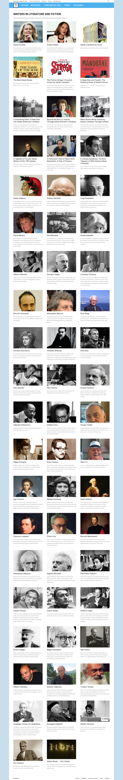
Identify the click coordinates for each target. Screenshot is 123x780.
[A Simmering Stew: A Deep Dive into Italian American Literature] (28, 106)
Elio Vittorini (18, 763)
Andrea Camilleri (54, 198)
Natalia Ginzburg (54, 499)
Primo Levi (51, 536)
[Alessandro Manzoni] (28, 560)
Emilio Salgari (19, 650)
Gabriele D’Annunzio (21, 425)
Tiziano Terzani (87, 687)
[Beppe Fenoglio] (28, 449)
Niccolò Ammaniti (21, 313)
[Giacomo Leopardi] (28, 523)
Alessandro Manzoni (22, 573)
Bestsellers (35, 5)
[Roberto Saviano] (28, 674)
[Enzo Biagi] (95, 300)
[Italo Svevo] (95, 636)
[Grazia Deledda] (95, 222)
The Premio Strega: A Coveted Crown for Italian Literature (59, 81)
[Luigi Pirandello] (95, 185)
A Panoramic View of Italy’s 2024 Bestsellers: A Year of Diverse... (61, 160)
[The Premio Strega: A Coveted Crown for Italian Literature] (61, 67)
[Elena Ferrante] (28, 32)
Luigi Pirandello (87, 198)
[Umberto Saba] (95, 597)
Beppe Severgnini (54, 650)
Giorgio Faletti (86, 425)
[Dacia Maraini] (28, 222)
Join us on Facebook (35, 1)
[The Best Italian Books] (28, 67)
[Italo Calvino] (61, 375)
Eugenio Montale (54, 573)
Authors (24, 5)
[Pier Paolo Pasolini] (95, 560)
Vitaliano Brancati (54, 351)
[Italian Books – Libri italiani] (61, 749)
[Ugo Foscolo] (28, 486)
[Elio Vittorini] (28, 750)
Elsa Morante (52, 235)
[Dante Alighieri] (28, 185)
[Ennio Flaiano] (61, 449)
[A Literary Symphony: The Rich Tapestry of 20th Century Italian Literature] (95, 146)
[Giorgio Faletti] (95, 412)
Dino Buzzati (18, 388)
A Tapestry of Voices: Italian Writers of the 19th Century (25, 160)
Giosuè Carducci (87, 388)
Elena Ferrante (19, 45)
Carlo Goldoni (86, 499)
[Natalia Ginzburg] (61, 486)
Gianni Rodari (52, 611)
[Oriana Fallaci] (61, 32)
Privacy (50, 1)
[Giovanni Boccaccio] (28, 337)
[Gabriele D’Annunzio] (28, 412)
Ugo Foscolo (18, 499)
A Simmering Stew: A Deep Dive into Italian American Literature (26, 120)
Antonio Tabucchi (54, 687)
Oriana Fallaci (52, 45)
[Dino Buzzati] (28, 375)
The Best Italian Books (22, 80)
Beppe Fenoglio (19, 462)
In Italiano (78, 5)
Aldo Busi (84, 351)
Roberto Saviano (20, 687)
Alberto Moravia (20, 274)
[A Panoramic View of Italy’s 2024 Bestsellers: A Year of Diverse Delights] (61, 146)
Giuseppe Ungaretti (55, 724)
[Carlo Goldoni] (95, 486)
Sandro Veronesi (87, 724)
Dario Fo (84, 462)
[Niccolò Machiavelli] (95, 523)
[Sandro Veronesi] (95, 711)
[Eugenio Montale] (61, 560)
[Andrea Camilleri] (61, 185)
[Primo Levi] (61, 523)
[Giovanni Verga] (61, 261)
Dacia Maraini (19, 235)
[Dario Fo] (95, 449)
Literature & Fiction (52, 5)
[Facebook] (108, 1)
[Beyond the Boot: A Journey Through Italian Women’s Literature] (61, 106)
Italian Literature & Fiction (91, 45)
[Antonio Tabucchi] (61, 674)
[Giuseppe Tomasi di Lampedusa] (28, 711)
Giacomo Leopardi (21, 536)
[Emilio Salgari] (28, 636)
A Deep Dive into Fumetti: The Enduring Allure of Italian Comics (94, 81)
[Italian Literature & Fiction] (95, 32)
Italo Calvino (52, 388)
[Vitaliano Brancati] (61, 337)
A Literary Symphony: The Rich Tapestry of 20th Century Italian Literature (93, 161)
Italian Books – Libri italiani (58, 761)
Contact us (43, 1)
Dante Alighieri (19, 198)
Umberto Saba (86, 611)
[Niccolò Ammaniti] (28, 300)
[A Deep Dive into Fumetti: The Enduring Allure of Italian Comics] (95, 67)
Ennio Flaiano (52, 462)
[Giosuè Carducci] (95, 375)
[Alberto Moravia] (28, 261)
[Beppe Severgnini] (61, 636)
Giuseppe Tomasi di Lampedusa (26, 724)
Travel (67, 5)
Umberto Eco (52, 425)
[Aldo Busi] (95, 337)
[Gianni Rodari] (61, 597)
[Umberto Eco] (61, 412)
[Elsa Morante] (61, 222)
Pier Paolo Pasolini (88, 573)
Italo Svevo (85, 650)
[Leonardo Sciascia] (95, 261)
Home (15, 10)
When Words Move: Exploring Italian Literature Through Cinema (94, 120)
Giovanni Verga (53, 274)
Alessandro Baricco (55, 313)
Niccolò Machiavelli (88, 536)
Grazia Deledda (86, 235)
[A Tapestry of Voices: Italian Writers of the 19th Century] (28, 146)
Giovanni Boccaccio (21, 351)
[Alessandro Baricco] (61, 300)
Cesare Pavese (19, 611)
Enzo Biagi (84, 313)
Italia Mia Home (57, 1)
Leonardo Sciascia (88, 274)
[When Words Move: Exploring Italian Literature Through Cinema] (95, 106)
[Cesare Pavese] (28, 597)
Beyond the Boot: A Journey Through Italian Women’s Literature (61, 120)
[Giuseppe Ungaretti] (61, 711)
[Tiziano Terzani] (95, 674)
